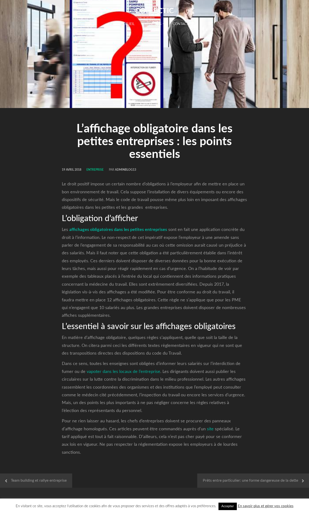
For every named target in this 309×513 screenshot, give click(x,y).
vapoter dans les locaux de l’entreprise (123, 372)
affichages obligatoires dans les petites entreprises (118, 230)
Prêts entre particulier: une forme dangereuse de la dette (250, 480)
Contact (180, 24)
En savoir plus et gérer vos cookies (266, 506)
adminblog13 (125, 169)
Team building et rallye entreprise (39, 480)
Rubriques (152, 24)
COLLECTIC (154, 11)
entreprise (95, 169)
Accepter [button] (227, 506)
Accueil (127, 24)
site (210, 429)
